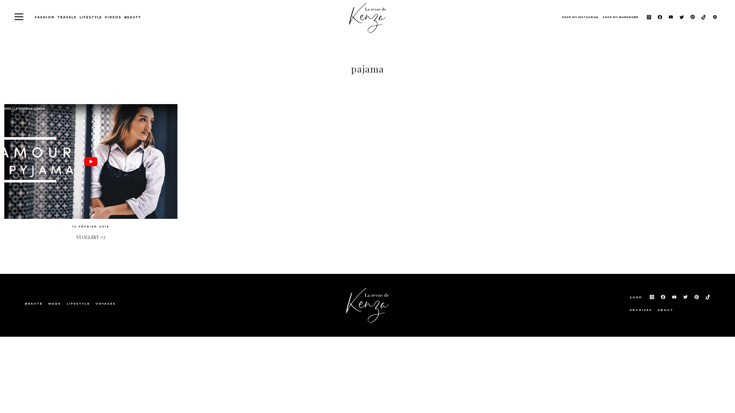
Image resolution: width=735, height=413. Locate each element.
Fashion (45, 17)
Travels (67, 17)
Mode (54, 303)
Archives (641, 309)
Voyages (106, 303)
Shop (637, 297)
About (666, 309)
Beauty (132, 17)
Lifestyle (91, 17)
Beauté (33, 303)
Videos (113, 17)
